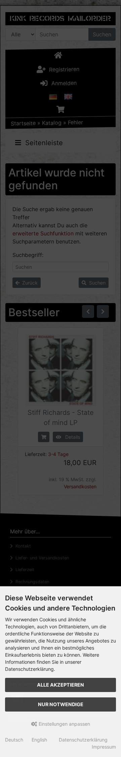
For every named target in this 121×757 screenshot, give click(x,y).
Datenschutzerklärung (83, 740)
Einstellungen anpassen (63, 724)
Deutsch (14, 740)
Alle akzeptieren (60, 685)
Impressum (104, 747)
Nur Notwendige (60, 704)
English (39, 740)
